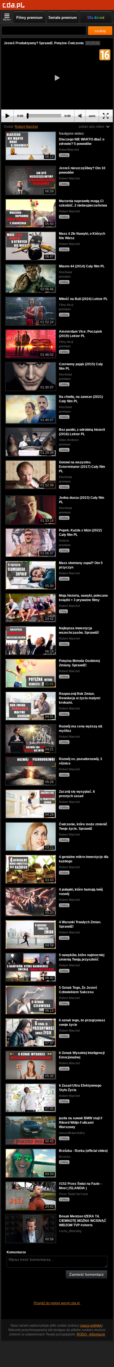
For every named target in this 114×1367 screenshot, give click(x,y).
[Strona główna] (14, 5)
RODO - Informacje (91, 1334)
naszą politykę (91, 1325)
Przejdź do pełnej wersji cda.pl (57, 1303)
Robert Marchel (26, 127)
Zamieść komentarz (86, 1274)
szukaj (100, 30)
